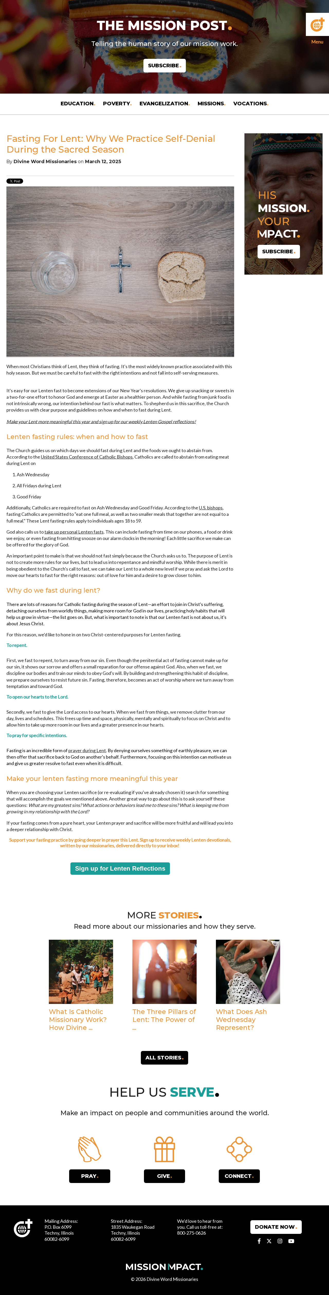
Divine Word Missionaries (45, 161)
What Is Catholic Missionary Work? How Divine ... (78, 1020)
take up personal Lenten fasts (74, 532)
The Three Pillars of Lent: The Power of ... (164, 1020)
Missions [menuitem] (211, 104)
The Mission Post (162, 25)
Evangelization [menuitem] (164, 104)
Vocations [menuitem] (250, 104)
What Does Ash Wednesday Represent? (241, 1020)
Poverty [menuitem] (116, 104)
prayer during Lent (87, 750)
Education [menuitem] (77, 104)
